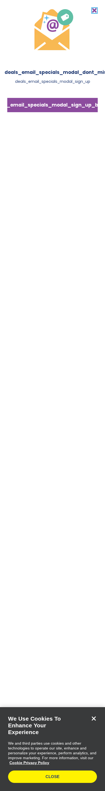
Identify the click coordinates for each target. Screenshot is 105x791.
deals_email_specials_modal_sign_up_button (52, 105)
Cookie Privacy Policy (29, 763)
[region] (52, 749)
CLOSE (53, 776)
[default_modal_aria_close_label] (94, 10)
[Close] (93, 718)
